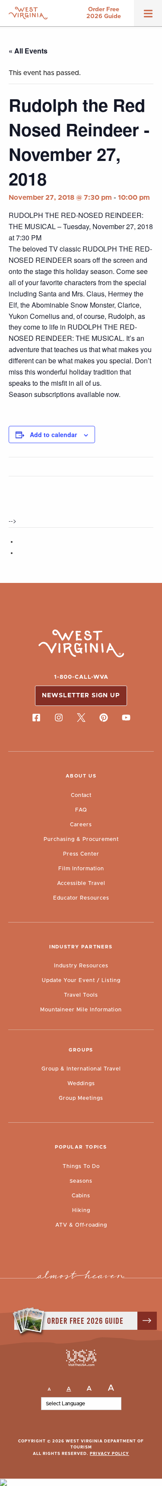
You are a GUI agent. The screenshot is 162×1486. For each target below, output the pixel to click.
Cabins (81, 1195)
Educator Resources (81, 897)
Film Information (81, 868)
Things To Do (81, 1166)
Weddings (81, 1083)
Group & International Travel (81, 1068)
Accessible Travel (81, 883)
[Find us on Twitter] (81, 718)
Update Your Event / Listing (81, 980)
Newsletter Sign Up (81, 696)
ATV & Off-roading (81, 1225)
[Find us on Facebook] (36, 718)
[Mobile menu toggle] (148, 16)
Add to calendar (53, 434)
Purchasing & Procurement (81, 839)
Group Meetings (81, 1098)
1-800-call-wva (81, 677)
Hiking (81, 1210)
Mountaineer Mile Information (81, 1009)
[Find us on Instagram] (59, 718)
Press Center (81, 853)
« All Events (28, 51)
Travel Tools (81, 995)
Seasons (81, 1181)
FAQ (81, 809)
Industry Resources (81, 965)
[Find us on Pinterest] (103, 718)
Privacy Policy (109, 1454)
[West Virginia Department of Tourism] (28, 13)
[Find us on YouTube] (126, 718)
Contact (81, 795)
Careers (81, 824)
